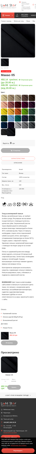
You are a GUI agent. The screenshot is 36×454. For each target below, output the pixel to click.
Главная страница (6, 21)
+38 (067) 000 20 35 (9, 422)
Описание (18, 163)
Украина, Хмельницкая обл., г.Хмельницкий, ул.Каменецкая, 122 (26, 6)
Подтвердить (18, 450)
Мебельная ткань (19, 21)
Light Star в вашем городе (17, 395)
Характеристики (18, 158)
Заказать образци (11, 437)
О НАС (17, 15)
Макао (28, 21)
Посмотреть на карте (10, 432)
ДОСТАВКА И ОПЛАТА (24, 15)
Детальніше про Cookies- (19, 445)
